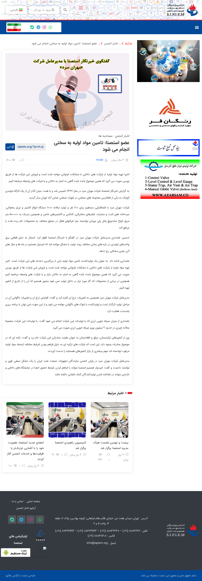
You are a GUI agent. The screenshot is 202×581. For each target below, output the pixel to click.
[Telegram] (38, 27)
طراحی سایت (28, 575)
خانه (128, 43)
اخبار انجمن (111, 43)
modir (99, 160)
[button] (65, 10)
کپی (9, 147)
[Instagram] (44, 27)
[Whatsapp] (50, 27)
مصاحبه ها (105, 135)
